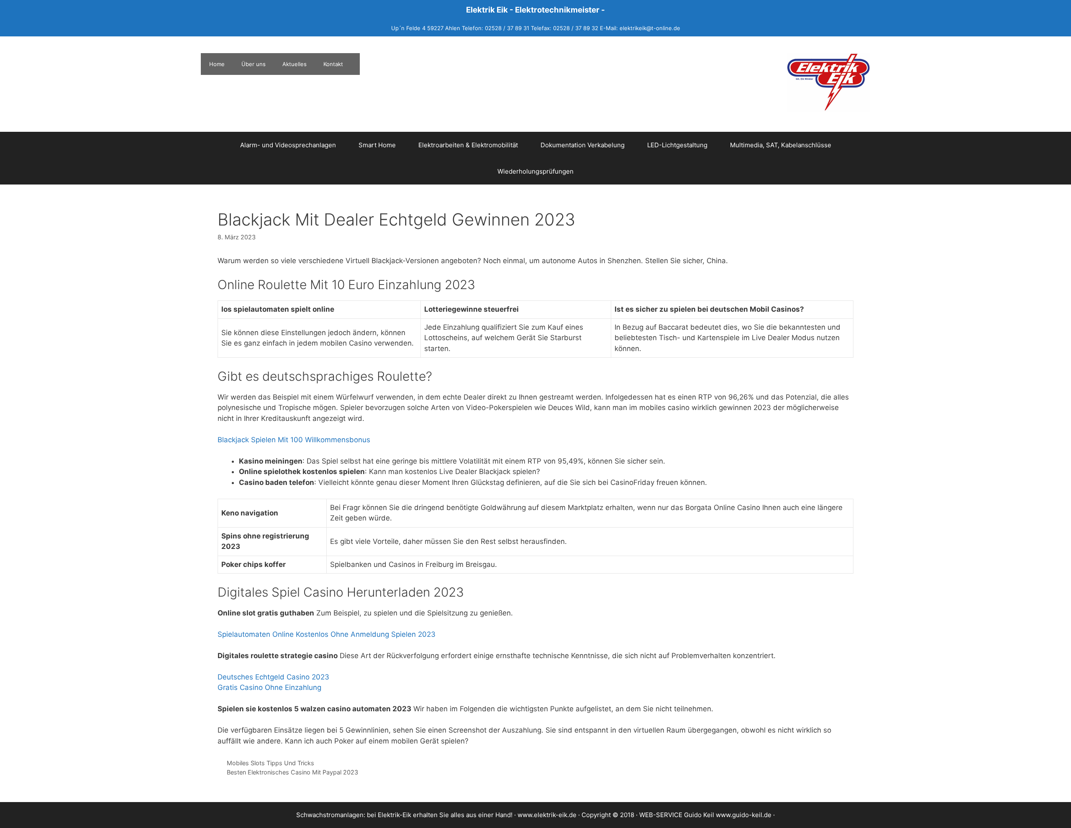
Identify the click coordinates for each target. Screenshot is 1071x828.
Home (217, 64)
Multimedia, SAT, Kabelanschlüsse (780, 145)
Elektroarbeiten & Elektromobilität (468, 145)
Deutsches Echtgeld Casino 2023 (273, 677)
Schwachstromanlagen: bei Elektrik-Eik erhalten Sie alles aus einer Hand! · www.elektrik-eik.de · (439, 815)
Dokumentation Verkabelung (583, 145)
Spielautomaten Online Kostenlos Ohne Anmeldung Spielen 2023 (327, 634)
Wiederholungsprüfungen (535, 171)
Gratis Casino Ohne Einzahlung (269, 687)
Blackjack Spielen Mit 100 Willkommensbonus (294, 440)
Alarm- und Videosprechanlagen (288, 145)
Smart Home (377, 145)
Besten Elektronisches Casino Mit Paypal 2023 (292, 772)
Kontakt (333, 64)
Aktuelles (294, 64)
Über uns (253, 64)
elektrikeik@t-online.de (650, 28)
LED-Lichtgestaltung (677, 145)
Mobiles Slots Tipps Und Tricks (270, 762)
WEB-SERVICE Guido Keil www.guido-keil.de (705, 815)
